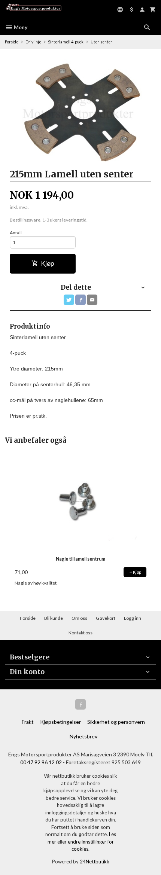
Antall (16, 232)
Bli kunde (53, 618)
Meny (20, 27)
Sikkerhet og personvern (116, 722)
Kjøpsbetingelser (60, 722)
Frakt (28, 722)
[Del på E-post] (92, 300)
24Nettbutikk (94, 862)
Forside (11, 42)
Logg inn (132, 618)
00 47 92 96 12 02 (41, 762)
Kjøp (47, 263)
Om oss (79, 618)
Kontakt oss (80, 632)
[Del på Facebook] (80, 300)
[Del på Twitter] (69, 300)
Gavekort (105, 618)
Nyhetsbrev (83, 736)
